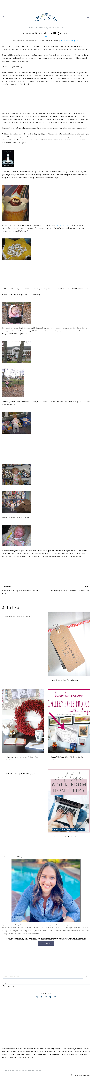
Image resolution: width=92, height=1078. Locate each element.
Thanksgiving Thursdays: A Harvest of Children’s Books (70, 588)
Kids (46, 36)
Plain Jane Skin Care (63, 225)
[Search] (86, 976)
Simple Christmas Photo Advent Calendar (64, 680)
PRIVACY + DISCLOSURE (33, 1070)
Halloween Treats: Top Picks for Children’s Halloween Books (21, 590)
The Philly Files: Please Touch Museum (18, 617)
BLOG (12, 1070)
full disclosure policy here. (70, 40)
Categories (6, 983)
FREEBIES (6, 1070)
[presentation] (69, 644)
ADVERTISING (19, 1070)
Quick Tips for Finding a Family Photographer (20, 773)
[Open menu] (88, 17)
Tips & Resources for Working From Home (65, 837)
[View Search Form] (3, 17)
